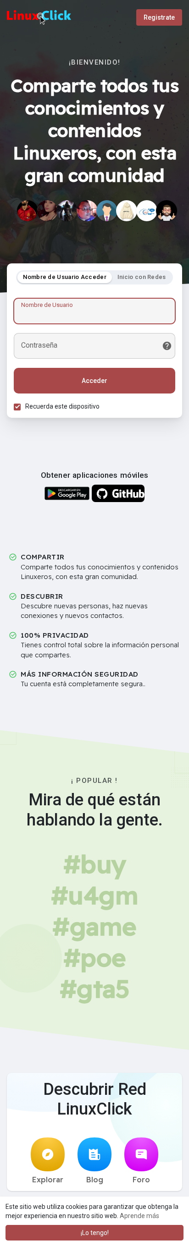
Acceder (94, 380)
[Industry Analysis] (106, 210)
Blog (94, 1179)
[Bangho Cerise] (67, 210)
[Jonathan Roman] (166, 210)
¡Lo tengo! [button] (95, 1232)
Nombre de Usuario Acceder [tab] (64, 276)
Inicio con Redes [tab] (141, 276)
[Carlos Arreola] (27, 210)
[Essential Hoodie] (126, 210)
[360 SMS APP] (146, 210)
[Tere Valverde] (47, 210)
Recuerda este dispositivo (62, 406)
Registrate (159, 17)
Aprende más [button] (139, 1215)
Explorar (47, 1179)
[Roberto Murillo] (87, 210)
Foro (141, 1179)
